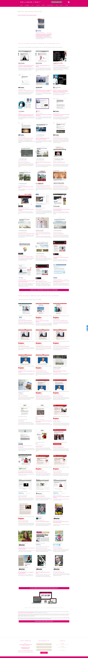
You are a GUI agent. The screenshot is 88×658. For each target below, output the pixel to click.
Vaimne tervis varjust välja (22, 496)
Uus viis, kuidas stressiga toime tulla (58, 572)
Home (21, 5)
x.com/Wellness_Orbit (62, 650)
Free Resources (50, 5)
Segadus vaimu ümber (39, 446)
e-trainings (27, 5)
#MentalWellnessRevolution (25, 647)
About (61, 5)
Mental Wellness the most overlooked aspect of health (26, 233)
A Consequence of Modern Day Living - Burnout (43, 186)
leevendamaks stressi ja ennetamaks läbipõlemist (26, 612)
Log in (66, 5)
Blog (57, 5)
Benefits (43, 5)
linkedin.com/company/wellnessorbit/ (62, 644)
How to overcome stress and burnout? (24, 162)
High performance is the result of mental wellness (25, 256)
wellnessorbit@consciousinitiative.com (25, 644)
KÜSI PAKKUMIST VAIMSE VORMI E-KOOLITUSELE (44, 621)
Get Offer (38, 5)
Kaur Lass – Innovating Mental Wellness (59, 65)
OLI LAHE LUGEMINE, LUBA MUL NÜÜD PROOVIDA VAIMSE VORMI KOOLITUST (44, 588)
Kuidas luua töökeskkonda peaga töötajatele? (42, 521)
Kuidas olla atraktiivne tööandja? (23, 521)
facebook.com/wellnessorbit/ (62, 647)
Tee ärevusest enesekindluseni (40, 496)
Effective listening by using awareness (41, 281)
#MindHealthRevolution (25, 648)
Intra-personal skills (39, 209)
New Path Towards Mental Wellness (58, 233)
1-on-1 (32, 5)
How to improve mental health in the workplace (60, 186)
